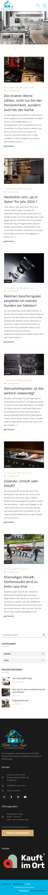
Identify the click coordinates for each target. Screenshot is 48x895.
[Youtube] (25, 797)
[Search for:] (24, 635)
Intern (8, 81)
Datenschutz (18, 884)
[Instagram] (18, 797)
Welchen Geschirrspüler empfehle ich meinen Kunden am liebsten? (22, 301)
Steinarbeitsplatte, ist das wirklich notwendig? (24, 390)
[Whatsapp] (4, 797)
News (23, 29)
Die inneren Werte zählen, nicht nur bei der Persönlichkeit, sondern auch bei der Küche (23, 102)
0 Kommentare (13, 91)
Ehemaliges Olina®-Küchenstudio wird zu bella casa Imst (20, 582)
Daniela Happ (28, 88)
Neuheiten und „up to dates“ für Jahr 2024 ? (21, 199)
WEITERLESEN (9, 146)
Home (15, 29)
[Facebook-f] (11, 797)
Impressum (6, 884)
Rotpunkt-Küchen (20, 700)
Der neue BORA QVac (22, 678)
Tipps (6, 660)
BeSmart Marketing (38, 890)
